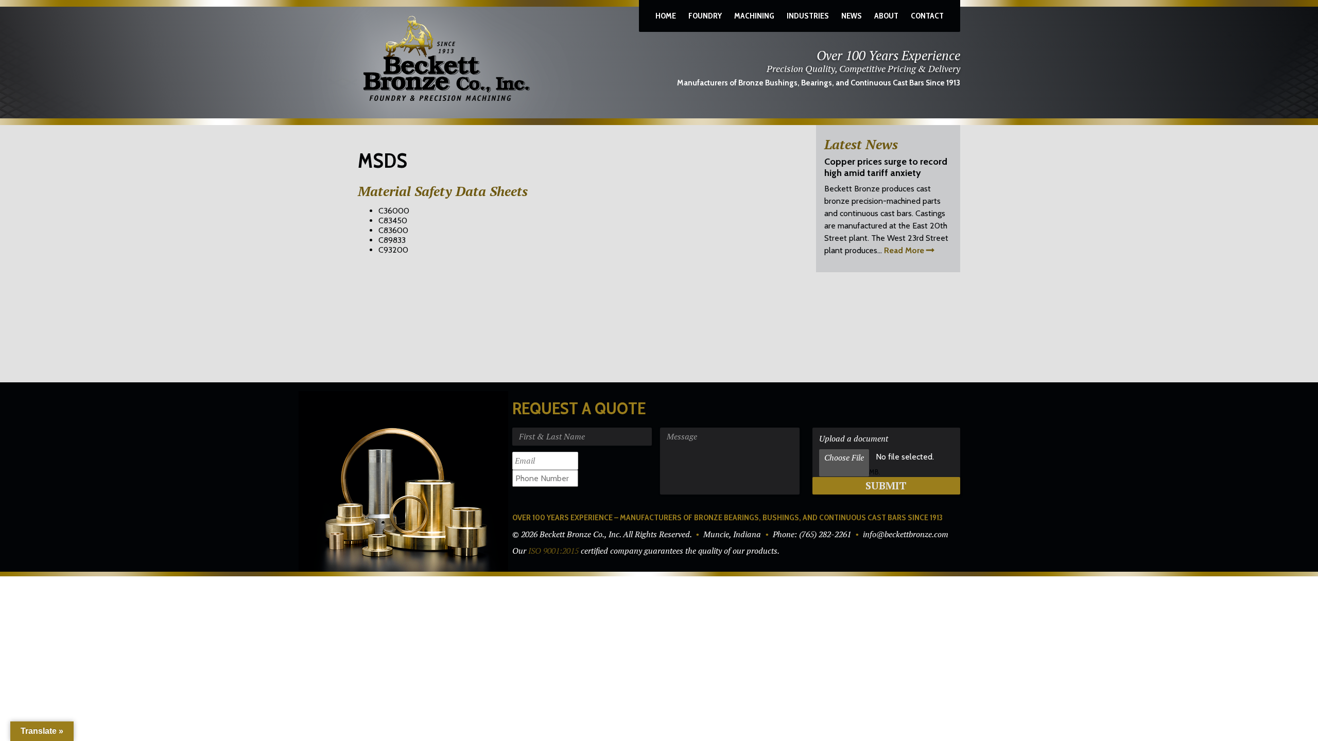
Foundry (705, 16)
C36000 (393, 211)
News (851, 16)
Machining (754, 16)
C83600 (393, 230)
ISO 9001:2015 (553, 550)
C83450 (392, 220)
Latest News (861, 144)
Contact (927, 16)
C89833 (392, 240)
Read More (904, 250)
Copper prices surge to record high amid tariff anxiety (885, 167)
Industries (808, 16)
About (886, 16)
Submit (886, 485)
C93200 (393, 250)
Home (665, 16)
